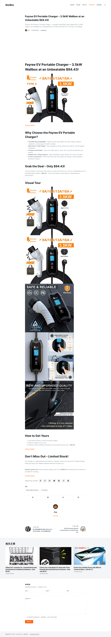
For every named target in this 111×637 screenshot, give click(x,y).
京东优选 (78, 4)
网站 (68, 591)
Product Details (30, 125)
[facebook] (40, 480)
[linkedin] (49, 480)
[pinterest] (59, 480)
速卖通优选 (99, 4)
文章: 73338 (55, 515)
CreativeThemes (34, 634)
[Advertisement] (55, 46)
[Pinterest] (63, 497)
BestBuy (10, 5)
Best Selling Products (32, 490)
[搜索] (104, 5)
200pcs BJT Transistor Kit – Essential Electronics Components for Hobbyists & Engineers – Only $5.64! (21, 569)
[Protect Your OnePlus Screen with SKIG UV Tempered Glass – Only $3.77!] (89, 556)
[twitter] (45, 480)
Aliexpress (92, 4)
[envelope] (54, 480)
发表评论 (29, 621)
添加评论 (28, 598)
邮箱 (47, 591)
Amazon (84, 4)
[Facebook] (32, 497)
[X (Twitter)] (48, 497)
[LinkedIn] (78, 497)
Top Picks (44, 490)
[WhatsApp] (63, 480)
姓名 (26, 591)
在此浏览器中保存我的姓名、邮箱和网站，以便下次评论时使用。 (42, 617)
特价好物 (72, 4)
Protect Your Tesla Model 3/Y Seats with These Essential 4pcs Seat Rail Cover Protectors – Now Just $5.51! (55, 569)
